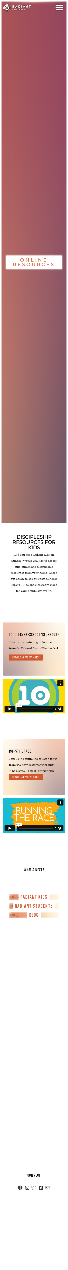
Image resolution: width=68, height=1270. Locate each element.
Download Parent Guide (26, 657)
